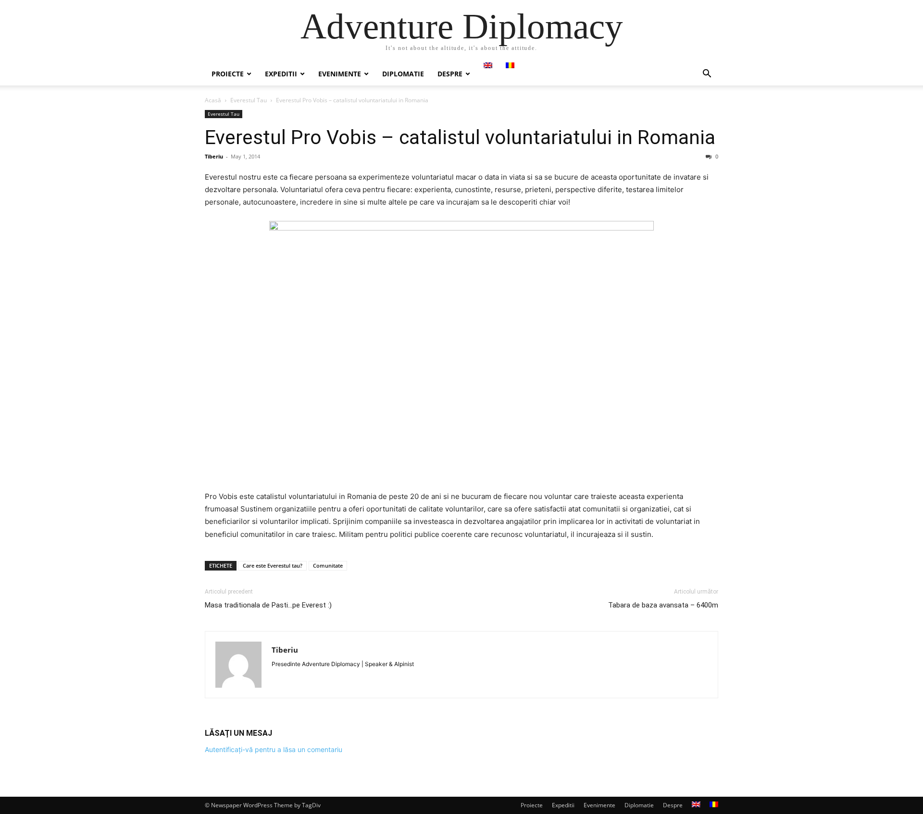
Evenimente (339, 73)
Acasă (213, 100)
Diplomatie (403, 73)
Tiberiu (214, 156)
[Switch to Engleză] (488, 65)
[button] (706, 74)
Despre (449, 73)
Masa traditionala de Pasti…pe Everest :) (268, 605)
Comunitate (328, 565)
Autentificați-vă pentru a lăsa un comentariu (273, 749)
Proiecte (228, 73)
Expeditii (281, 73)
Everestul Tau (248, 100)
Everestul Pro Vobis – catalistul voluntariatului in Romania (460, 137)
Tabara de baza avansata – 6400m (663, 605)
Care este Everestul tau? (272, 565)
